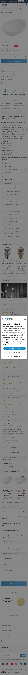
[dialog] (14, 337)
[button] (14, 356)
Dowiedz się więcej (12, 344)
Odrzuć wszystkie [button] (14, 352)
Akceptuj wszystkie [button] (14, 348)
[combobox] (25, 319)
